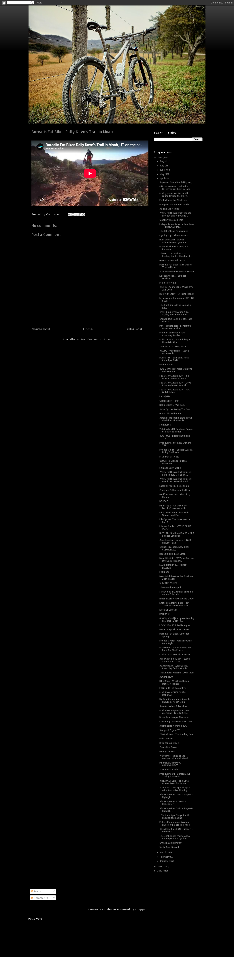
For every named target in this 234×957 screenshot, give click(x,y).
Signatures (165, 424)
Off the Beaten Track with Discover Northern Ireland (174, 187)
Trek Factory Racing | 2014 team (176, 672)
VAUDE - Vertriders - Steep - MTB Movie (175, 352)
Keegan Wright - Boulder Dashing (172, 277)
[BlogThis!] (73, 214)
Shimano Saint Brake (170, 467)
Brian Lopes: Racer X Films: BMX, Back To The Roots (176, 649)
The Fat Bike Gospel (170, 587)
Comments (40, 898)
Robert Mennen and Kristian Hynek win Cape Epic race (174, 823)
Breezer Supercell (169, 743)
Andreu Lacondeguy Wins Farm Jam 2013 (176, 288)
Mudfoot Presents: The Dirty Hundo (174, 495)
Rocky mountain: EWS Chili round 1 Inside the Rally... (173, 194)
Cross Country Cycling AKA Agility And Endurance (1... (174, 313)
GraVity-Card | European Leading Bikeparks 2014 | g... (176, 619)
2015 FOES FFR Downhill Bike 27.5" (174, 437)
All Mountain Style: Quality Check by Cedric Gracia (173, 667)
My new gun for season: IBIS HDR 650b (176, 299)
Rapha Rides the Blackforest (174, 200)
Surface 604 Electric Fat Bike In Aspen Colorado (176, 593)
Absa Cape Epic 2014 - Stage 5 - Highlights (176, 795)
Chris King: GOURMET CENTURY (175, 721)
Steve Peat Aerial (169, 769)
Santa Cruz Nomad (169, 847)
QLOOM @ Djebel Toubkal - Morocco (174, 462)
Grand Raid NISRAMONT (171, 843)
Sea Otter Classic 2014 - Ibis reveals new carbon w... (174, 377)
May (162, 174)
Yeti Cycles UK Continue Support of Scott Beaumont (176, 430)
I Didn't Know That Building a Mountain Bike (174, 340)
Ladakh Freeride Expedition (174, 486)
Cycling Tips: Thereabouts (173, 235)
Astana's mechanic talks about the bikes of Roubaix (175, 419)
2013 (160, 866)
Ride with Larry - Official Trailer (176, 294)
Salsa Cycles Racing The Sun (174, 409)
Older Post (133, 329)
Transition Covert (169, 747)
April (162, 178)
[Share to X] (76, 214)
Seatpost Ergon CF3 (169, 730)
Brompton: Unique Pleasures (174, 717)
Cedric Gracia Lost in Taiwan (174, 654)
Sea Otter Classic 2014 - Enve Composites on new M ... (175, 384)
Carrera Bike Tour (169, 400)
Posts (37, 891)
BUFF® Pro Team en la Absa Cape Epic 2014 (174, 359)
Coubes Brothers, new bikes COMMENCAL (174, 548)
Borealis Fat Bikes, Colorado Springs (174, 635)
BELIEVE (163, 501)
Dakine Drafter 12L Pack (172, 405)
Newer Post (40, 329)
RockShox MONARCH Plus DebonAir (172, 693)
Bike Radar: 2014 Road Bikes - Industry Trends (174, 682)
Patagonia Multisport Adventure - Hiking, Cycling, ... (176, 225)
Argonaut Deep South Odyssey (176, 182)
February (165, 856)
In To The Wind (167, 282)
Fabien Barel (166, 364)
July (162, 165)
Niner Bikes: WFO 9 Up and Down (176, 598)
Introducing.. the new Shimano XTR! (175, 444)
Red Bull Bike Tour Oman (172, 553)
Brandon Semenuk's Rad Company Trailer (172, 334)
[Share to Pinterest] (83, 214)
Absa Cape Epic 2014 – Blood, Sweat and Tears (174, 660)
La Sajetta (164, 396)
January (164, 861)
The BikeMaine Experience (173, 231)
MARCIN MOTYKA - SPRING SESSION (173, 566)
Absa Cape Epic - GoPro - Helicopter (172, 802)
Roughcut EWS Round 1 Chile (174, 204)
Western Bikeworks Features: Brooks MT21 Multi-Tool (175, 480)
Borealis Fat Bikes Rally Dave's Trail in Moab (176, 266)
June (162, 169)
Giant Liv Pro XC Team (171, 220)
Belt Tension (166, 738)
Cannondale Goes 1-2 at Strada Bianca (175, 320)
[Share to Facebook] (80, 214)
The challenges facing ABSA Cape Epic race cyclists (174, 837)
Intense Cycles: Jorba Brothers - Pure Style (176, 642)
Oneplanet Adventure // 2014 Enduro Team (175, 541)
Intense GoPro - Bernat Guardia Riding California (176, 451)
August (164, 161)
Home (88, 329)
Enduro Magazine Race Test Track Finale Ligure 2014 (174, 604)
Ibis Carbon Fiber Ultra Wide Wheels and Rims (174, 514)
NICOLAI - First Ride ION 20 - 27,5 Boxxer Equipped (176, 534)
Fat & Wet (164, 572)
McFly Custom (167, 751)
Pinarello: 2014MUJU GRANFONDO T (170, 764)
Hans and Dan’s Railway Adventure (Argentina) (172, 241)
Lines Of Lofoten (168, 609)
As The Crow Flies (169, 208)
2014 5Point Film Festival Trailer (176, 271)
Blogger (140, 909)
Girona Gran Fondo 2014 (172, 260)
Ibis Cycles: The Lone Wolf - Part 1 (174, 520)
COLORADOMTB (117, 11)
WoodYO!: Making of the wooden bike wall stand (173, 757)
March (163, 852)
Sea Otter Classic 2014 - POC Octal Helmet (174, 391)
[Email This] (69, 214)
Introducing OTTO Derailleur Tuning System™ (174, 775)
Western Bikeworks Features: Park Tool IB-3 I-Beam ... (175, 473)
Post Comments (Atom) (96, 339)
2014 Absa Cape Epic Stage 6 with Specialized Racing (174, 788)
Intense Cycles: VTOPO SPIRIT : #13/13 (176, 527)
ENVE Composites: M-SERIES (174, 629)
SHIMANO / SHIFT (168, 583)
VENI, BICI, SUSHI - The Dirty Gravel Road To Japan (174, 782)
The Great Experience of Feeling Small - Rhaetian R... (175, 254)
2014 (160, 157)
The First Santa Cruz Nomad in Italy (175, 306)
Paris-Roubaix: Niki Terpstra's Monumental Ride (175, 327)
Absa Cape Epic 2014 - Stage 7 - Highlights (176, 830)
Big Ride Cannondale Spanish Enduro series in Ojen (174, 700)
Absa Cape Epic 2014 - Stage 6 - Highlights (176, 809)
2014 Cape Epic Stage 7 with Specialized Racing (174, 816)
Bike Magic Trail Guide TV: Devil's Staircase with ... (173, 507)
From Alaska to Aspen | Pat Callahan (173, 247)
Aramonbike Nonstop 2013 (173, 725)
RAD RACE (164, 614)
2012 (160, 870)
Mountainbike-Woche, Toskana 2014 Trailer (176, 577)
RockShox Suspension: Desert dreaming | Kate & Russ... (175, 711)
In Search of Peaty (169, 456)
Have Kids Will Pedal (170, 413)
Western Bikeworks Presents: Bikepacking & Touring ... (175, 214)
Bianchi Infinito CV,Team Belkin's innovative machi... (176, 559)
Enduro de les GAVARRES (172, 688)
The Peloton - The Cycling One (176, 734)
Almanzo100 (166, 676)
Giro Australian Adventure (173, 706)
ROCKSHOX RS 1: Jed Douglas (174, 625)
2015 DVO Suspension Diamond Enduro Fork (175, 370)
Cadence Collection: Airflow (174, 490)
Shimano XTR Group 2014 (172, 346)
